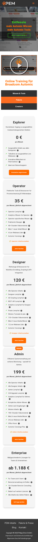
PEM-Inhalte (10, 523)
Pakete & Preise (26, 523)
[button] (19, 65)
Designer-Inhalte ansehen (20, 333)
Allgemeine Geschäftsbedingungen (19, 538)
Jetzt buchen (19, 248)
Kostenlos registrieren (19, 172)
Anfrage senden (19, 502)
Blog (14, 527)
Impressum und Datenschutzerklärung (19, 535)
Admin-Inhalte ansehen (20, 432)
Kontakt (22, 527)
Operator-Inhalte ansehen (20, 241)
